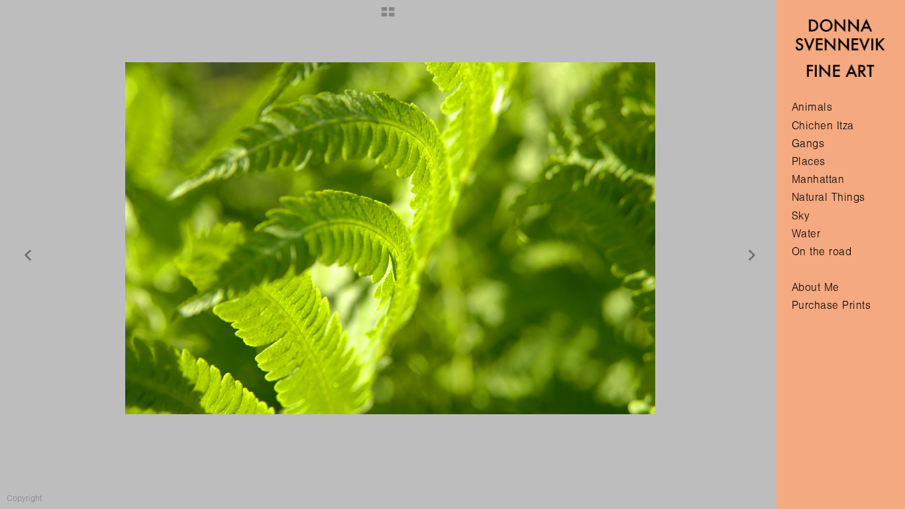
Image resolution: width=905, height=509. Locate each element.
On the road (822, 251)
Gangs (808, 143)
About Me (815, 287)
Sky (801, 215)
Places (808, 161)
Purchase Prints (831, 305)
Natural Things (828, 197)
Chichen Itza (823, 125)
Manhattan (818, 179)
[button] (388, 16)
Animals (812, 107)
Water (806, 233)
